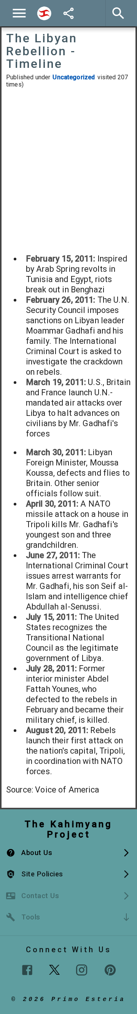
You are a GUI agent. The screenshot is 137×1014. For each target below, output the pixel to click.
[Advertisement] (68, 170)
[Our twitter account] (54, 969)
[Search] (44, 13)
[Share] (68, 13)
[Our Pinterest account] (110, 970)
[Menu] (19, 13)
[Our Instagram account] (81, 970)
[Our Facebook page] (27, 970)
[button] (68, 852)
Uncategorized (74, 77)
